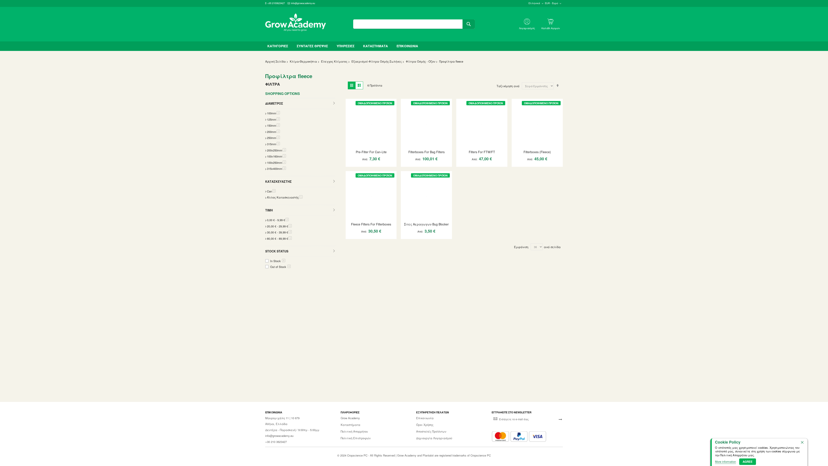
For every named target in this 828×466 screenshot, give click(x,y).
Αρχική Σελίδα (275, 61)
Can (271, 191)
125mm (273, 119)
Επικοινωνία (425, 418)
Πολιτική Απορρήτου (354, 431)
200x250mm (276, 150)
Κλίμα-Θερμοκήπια (303, 61)
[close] (802, 442)
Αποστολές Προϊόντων (431, 431)
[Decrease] (351, 167)
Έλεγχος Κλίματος (334, 61)
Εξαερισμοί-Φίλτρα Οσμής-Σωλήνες (376, 61)
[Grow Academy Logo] (295, 24)
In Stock (277, 261)
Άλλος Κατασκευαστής (285, 197)
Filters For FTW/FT (482, 152)
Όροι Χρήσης (424, 425)
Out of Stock (280, 267)
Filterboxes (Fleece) (537, 152)
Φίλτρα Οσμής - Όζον (420, 61)
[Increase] (364, 167)
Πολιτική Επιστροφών (355, 438)
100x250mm (276, 163)
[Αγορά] (371, 167)
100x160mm (276, 156)
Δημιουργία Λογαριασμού (434, 438)
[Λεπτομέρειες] (371, 124)
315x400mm (276, 169)
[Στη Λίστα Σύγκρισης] (379, 167)
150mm (273, 125)
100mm (273, 113)
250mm (273, 138)
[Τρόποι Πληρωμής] (519, 436)
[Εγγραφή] (560, 419)
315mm (273, 144)
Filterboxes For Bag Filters (426, 152)
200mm (273, 132)
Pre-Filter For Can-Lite (371, 152)
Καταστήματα (350, 425)
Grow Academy (350, 418)
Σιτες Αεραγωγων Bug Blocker (426, 224)
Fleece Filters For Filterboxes (371, 224)
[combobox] (414, 24)
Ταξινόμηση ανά (508, 86)
